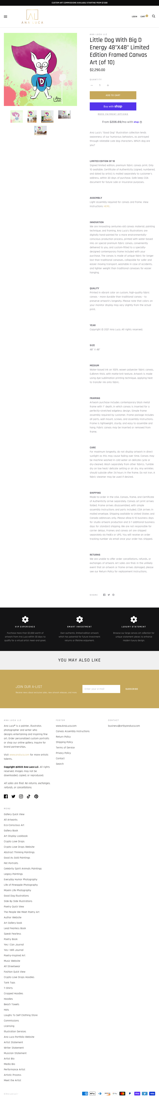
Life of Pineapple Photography (21, 885)
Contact (60, 758)
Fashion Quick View (14, 972)
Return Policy (63, 736)
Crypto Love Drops (14, 841)
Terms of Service (65, 747)
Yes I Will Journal (13, 950)
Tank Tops (9, 982)
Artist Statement (13, 1042)
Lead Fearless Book (15, 928)
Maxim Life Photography (17, 890)
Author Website (12, 917)
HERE (107, 206)
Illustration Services (15, 1031)
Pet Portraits (11, 863)
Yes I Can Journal (14, 944)
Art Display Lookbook (16, 836)
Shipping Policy (64, 742)
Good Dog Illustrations (16, 895)
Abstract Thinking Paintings (19, 852)
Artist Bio (9, 1058)
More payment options (113, 114)
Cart (144, 16)
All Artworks (11, 819)
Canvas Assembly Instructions (73, 731)
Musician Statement (15, 1053)
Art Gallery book (13, 923)
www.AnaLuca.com (66, 726)
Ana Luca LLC (98, 34)
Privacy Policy (63, 753)
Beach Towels (11, 1004)
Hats (6, 1010)
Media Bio (9, 1064)
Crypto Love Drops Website (19, 847)
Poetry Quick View (14, 906)
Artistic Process (12, 1075)
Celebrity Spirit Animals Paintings (23, 868)
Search (60, 764)
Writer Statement (14, 1048)
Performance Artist (14, 1069)
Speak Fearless (12, 934)
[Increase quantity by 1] (108, 85)
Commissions (11, 1020)
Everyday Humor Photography (20, 879)
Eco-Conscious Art (14, 825)
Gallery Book (11, 830)
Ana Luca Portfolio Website (19, 1037)
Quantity (96, 79)
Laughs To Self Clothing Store (21, 1015)
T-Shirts (8, 988)
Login (134, 16)
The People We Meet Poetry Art (21, 912)
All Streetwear (12, 966)
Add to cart (113, 95)
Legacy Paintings (13, 874)
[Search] (153, 16)
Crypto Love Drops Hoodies (19, 977)
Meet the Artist (12, 1080)
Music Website (12, 961)
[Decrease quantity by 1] (92, 85)
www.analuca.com (19, 754)
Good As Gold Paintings (17, 857)
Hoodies (8, 999)
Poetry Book (11, 939)
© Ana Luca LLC (10, 1094)
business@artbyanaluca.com (124, 726)
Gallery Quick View (14, 814)
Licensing (9, 1026)
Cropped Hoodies (13, 993)
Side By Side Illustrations (18, 901)
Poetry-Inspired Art (14, 955)
